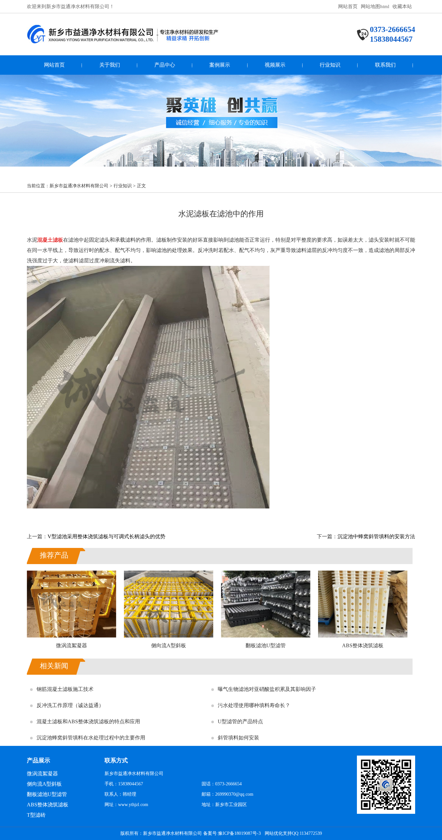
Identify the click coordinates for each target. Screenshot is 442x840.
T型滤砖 (36, 815)
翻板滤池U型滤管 (47, 794)
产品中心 (164, 65)
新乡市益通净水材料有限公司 (79, 185)
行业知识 (330, 65)
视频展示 (275, 65)
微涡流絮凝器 (42, 773)
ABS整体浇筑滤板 (47, 804)
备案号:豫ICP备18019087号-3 (232, 833)
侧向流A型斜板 (44, 784)
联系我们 (385, 65)
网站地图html (375, 6)
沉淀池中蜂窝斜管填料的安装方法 (376, 536)
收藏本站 (402, 6)
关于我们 (109, 65)
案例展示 (219, 65)
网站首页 (348, 6)
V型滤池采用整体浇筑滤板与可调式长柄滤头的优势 (106, 536)
